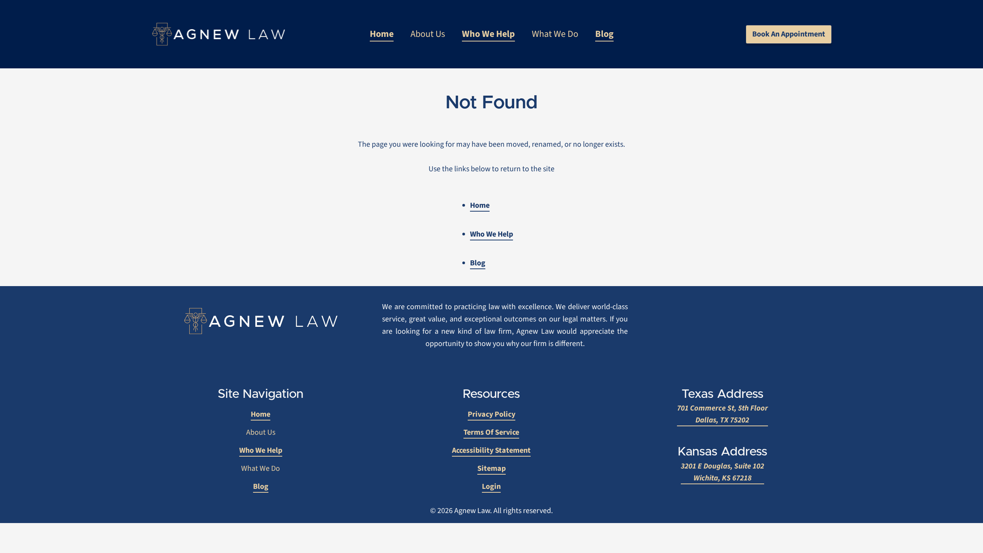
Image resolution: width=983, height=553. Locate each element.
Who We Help (488, 34)
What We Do (555, 34)
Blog (604, 34)
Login (491, 486)
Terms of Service (491, 432)
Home (382, 34)
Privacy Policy (491, 414)
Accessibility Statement (491, 450)
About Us (427, 34)
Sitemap (491, 468)
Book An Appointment (788, 34)
